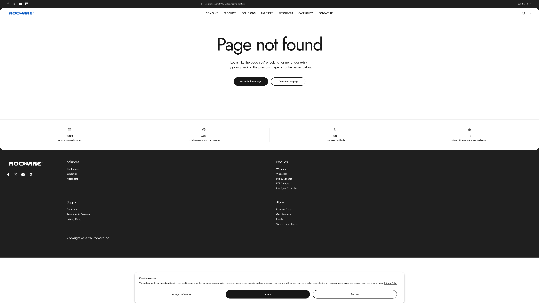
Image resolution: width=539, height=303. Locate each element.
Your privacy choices (287, 224)
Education (72, 173)
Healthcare (72, 178)
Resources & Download (79, 214)
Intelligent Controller (286, 188)
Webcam (281, 169)
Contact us (72, 209)
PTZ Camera (282, 183)
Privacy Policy (390, 283)
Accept (267, 294)
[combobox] (525, 4)
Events (279, 219)
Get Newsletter (284, 214)
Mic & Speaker (284, 178)
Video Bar (281, 173)
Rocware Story (284, 209)
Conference (73, 169)
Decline (355, 294)
